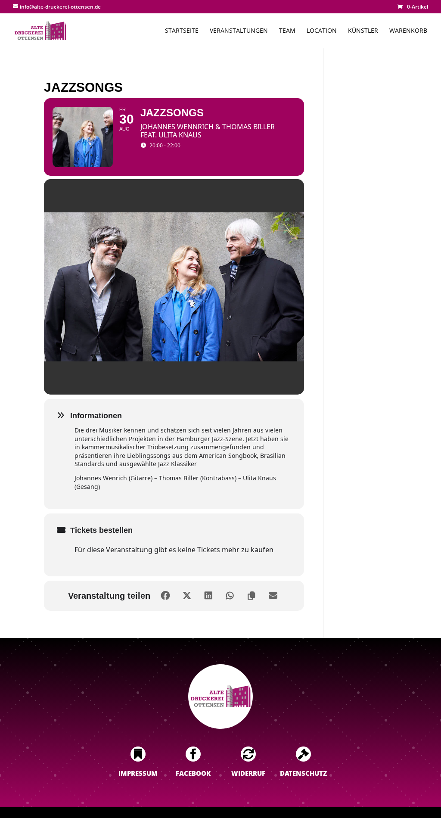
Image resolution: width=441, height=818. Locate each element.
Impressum (138, 773)
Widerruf (248, 773)
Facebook (193, 773)
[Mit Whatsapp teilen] (230, 596)
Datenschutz (303, 773)
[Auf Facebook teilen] (165, 596)
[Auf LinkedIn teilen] (208, 596)
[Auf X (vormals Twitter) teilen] (187, 596)
